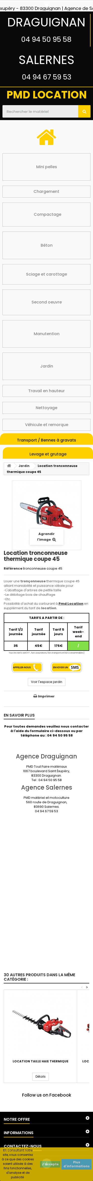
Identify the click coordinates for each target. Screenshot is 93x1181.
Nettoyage (46, 408)
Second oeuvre (46, 302)
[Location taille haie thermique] (40, 1024)
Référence (13, 568)
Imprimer (46, 696)
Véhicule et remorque (46, 425)
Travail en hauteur (46, 391)
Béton (47, 245)
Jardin (46, 366)
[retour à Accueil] (9, 466)
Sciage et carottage (46, 274)
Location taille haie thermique (40, 1061)
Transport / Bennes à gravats (46, 440)
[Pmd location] (46, 5)
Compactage (47, 214)
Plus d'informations (76, 1164)
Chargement (46, 191)
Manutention (47, 334)
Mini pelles (46, 167)
